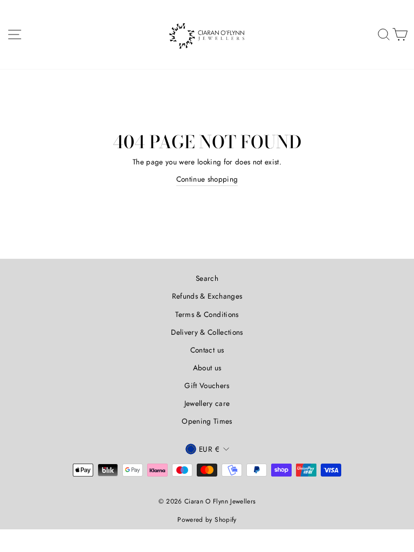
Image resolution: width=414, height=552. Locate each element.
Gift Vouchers (206, 385)
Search (207, 278)
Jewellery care (207, 403)
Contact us (207, 349)
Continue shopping (207, 179)
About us (207, 367)
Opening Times (207, 421)
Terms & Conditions (206, 314)
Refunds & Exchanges (207, 296)
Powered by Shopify (206, 520)
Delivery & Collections (207, 332)
